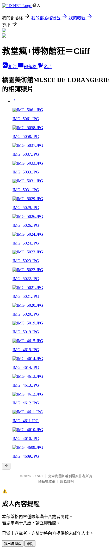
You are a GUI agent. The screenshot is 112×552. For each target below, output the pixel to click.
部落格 (31, 67)
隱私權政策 (46, 481)
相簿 (13, 67)
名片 (48, 67)
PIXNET (37, 476)
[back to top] (6, 466)
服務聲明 (67, 481)
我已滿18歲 (12, 544)
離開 (30, 544)
